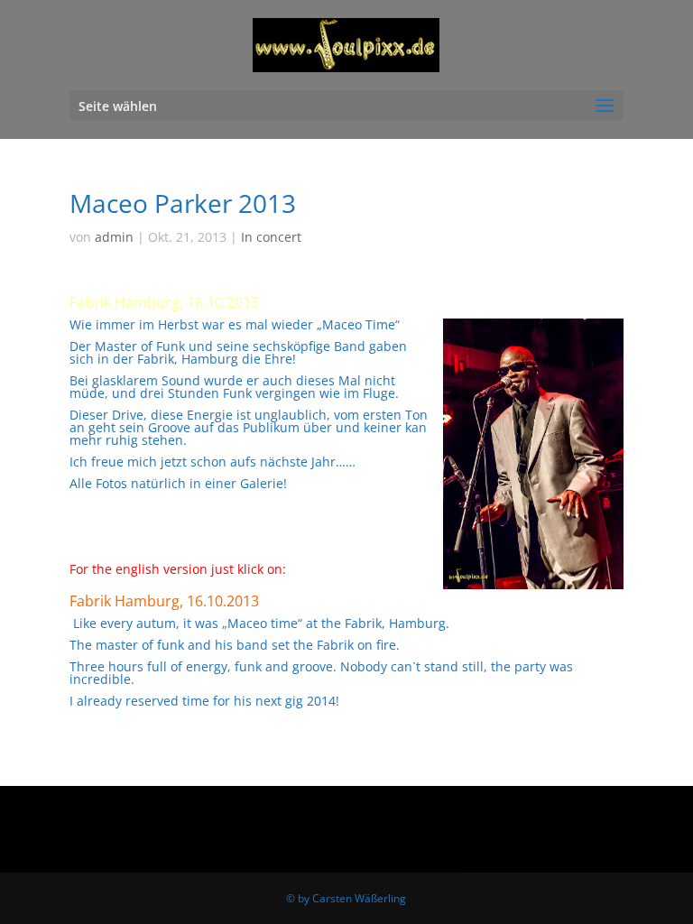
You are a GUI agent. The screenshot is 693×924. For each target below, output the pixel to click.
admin (114, 236)
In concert (271, 236)
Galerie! (263, 483)
